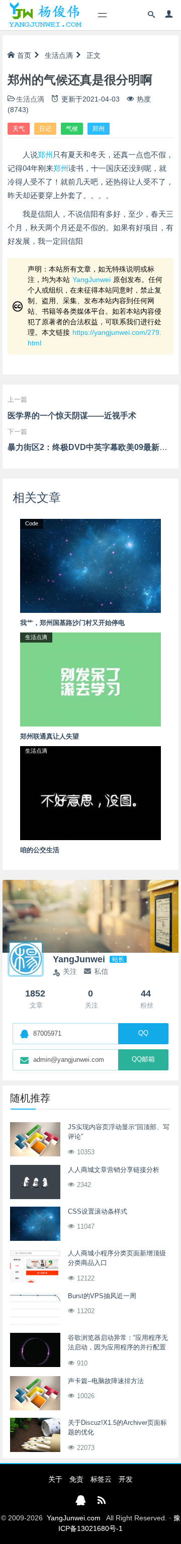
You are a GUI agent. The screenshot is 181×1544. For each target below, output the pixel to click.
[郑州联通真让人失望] (90, 679)
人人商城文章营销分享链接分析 (113, 1169)
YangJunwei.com (74, 1518)
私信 (101, 971)
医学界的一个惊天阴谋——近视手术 (72, 415)
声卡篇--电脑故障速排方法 (106, 1381)
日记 (45, 128)
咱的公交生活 (39, 850)
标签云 (101, 1479)
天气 (19, 128)
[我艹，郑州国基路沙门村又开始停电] (90, 565)
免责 (76, 1479)
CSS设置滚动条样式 (97, 1211)
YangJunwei (91, 280)
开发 (126, 1479)
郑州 (99, 128)
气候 (72, 128)
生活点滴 (59, 55)
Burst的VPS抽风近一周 (102, 1296)
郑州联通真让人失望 (49, 736)
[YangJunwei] (45, 15)
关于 (55, 1479)
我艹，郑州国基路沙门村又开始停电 (72, 622)
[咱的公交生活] (90, 792)
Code (31, 523)
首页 (24, 55)
